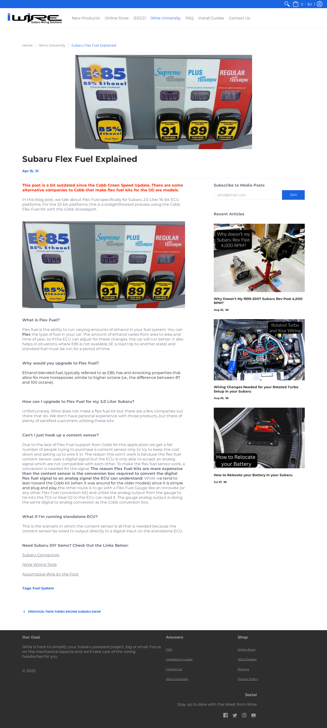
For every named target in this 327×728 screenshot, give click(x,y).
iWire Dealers (247, 659)
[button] (302, 4)
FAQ (169, 649)
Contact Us (174, 669)
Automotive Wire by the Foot (50, 574)
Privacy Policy (248, 679)
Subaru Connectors (40, 555)
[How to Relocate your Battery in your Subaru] (259, 438)
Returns (243, 669)
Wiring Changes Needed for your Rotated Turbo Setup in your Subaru (256, 389)
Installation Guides (179, 659)
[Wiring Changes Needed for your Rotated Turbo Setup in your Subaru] (259, 349)
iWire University (52, 45)
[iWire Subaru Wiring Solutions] (35, 18)
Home (27, 45)
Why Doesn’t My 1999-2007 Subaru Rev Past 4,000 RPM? (258, 301)
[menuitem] (287, 4)
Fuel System (43, 588)
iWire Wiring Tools (39, 564)
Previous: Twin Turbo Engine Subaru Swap (64, 611)
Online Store (246, 649)
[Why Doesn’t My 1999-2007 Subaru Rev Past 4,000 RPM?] (259, 258)
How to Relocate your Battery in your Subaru (253, 475)
